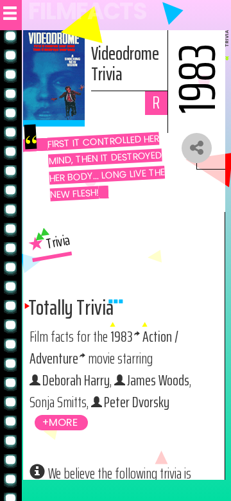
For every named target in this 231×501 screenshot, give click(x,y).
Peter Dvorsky (136, 402)
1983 (121, 336)
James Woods (158, 380)
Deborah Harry (76, 380)
